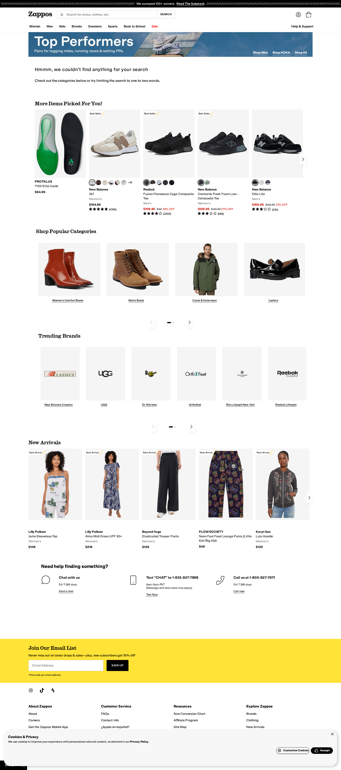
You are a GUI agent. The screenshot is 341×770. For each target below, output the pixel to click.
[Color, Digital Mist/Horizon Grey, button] (111, 182)
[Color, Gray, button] (159, 182)
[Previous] (151, 322)
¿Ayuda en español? (115, 727)
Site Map (180, 727)
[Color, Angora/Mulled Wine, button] (117, 182)
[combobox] (107, 15)
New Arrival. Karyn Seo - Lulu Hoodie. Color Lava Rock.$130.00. (282, 499)
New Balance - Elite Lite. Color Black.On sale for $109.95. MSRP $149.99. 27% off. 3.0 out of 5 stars (277, 161)
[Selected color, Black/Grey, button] (146, 182)
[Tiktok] (41, 690)
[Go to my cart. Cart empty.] (309, 15)
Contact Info (110, 720)
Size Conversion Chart (189, 714)
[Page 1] (169, 322)
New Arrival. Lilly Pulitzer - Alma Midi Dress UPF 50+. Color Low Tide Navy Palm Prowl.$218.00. (112, 499)
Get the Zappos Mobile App (48, 727)
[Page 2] (173, 322)
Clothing (252, 720)
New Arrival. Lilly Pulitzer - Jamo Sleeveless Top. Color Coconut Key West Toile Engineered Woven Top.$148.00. (55, 499)
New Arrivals (255, 727)
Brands (251, 714)
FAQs (105, 714)
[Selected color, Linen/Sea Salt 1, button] (92, 182)
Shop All (301, 52)
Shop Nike (260, 52)
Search (166, 14)
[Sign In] (298, 15)
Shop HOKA (281, 52)
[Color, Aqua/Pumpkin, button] (207, 182)
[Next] (303, 159)
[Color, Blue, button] (165, 182)
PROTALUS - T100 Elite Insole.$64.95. (60, 152)
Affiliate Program (186, 720)
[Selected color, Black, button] (255, 182)
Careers (34, 720)
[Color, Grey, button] (268, 182)
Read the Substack (190, 4)
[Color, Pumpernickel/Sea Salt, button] (98, 182)
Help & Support (302, 26)
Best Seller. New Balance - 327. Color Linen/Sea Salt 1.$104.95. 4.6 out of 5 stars (114, 161)
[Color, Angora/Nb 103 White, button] (124, 182)
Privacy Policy (139, 741)
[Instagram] (30, 690)
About (32, 714)
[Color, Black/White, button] (172, 182)
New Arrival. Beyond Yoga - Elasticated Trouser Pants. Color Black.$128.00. (169, 499)
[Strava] (53, 690)
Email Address (42, 665)
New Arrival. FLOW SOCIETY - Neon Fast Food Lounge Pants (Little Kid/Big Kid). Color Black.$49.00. (226, 499)
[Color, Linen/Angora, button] (105, 182)
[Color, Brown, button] (153, 182)
